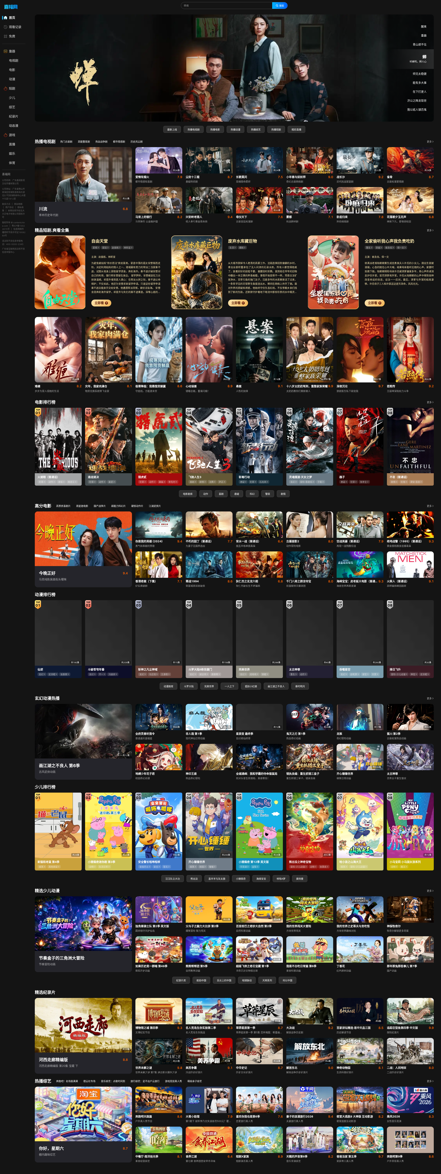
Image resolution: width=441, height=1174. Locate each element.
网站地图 (18, 204)
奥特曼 (299, 878)
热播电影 (215, 129)
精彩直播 (296, 129)
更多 (429, 141)
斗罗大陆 (189, 686)
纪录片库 (181, 980)
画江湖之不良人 (276, 686)
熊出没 (194, 878)
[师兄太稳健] (234, 68)
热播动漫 (235, 129)
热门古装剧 (66, 141)
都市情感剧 (119, 141)
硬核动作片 (137, 505)
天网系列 (267, 980)
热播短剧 (276, 129)
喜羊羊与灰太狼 (216, 878)
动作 (205, 493)
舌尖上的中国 (224, 980)
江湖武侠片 (155, 505)
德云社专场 (89, 1081)
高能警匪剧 (84, 141)
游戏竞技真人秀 (173, 1081)
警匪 (267, 493)
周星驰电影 (82, 505)
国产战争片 (100, 505)
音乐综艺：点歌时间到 (113, 1081)
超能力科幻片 (118, 505)
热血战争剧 (101, 141)
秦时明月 (300, 686)
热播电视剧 (194, 129)
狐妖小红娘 (251, 686)
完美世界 (209, 686)
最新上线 (172, 129)
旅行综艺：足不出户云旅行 (145, 1081)
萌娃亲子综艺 (194, 1081)
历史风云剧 (137, 141)
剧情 (283, 493)
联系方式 (6, 204)
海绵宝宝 (261, 878)
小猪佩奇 (241, 878)
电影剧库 (188, 493)
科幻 (252, 493)
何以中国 (287, 980)
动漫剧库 (168, 686)
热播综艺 (256, 129)
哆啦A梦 (281, 878)
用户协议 (9, 207)
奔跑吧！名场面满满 (67, 1081)
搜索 (281, 5)
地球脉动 (247, 980)
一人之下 (229, 686)
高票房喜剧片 (63, 505)
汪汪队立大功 (172, 878)
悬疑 (236, 493)
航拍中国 (201, 980)
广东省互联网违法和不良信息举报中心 (13, 250)
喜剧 (221, 493)
